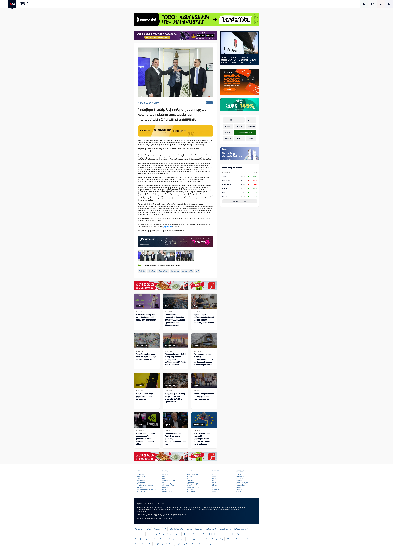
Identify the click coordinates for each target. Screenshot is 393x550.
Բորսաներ (157, 529)
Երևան (214, 474)
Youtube (228, 126)
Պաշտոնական (141, 480)
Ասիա (163, 478)
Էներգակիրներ (146, 544)
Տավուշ (214, 482)
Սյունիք (214, 491)
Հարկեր (238, 474)
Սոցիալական (141, 482)
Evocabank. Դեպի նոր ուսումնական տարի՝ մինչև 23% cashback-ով (146, 317)
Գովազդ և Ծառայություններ (147, 518)
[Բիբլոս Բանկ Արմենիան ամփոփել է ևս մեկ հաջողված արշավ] (204, 380)
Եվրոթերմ (151, 271)
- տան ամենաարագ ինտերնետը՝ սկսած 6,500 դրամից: (159, 265)
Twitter (240, 126)
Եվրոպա (164, 476)
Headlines (189, 529)
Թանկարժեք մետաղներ (241, 529)
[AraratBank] (175, 131)
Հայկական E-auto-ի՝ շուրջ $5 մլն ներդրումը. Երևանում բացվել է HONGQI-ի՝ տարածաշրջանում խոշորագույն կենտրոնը (239, 61)
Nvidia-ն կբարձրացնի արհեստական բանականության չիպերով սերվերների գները (145, 438)
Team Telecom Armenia (193, 474)
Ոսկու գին (230, 539)
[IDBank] (239, 82)
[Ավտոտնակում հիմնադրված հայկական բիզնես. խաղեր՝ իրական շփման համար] (204, 301)
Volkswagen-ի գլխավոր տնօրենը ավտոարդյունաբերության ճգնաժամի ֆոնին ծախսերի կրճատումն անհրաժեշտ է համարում (203, 362)
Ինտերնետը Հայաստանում (145, 486)
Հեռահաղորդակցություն (195, 539)
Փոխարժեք (186, 534)
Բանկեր (142, 271)
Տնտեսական (170, 306)
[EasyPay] (196, 19)
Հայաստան (175, 271)
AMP (197, 271)
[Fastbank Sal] (175, 241)
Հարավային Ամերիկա (168, 484)
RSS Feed (252, 120)
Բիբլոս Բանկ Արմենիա (193, 487)
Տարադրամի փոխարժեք (176, 539)
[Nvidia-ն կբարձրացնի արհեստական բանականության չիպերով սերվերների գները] (147, 420)
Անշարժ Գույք (240, 476)
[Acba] (239, 104)
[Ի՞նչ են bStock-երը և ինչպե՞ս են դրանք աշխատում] (147, 380)
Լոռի (213, 487)
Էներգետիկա (240, 478)
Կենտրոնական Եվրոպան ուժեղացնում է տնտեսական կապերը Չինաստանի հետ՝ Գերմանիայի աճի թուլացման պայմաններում (175, 323)
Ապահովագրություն (242, 482)
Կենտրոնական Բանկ (176, 529)
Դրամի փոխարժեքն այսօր (156, 534)
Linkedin (251, 138)
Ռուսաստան (240, 539)
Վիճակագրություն (210, 529)
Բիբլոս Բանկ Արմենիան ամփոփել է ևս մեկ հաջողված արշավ (204, 396)
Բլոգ (170, 518)
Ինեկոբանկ (190, 489)
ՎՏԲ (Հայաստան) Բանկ (193, 484)
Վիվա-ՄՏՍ (190, 476)
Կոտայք (214, 478)
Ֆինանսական (142, 345)
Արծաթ (249, 539)
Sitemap (193, 544)
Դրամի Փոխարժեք (225, 529)
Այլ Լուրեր (140, 484)
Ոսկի (224, 192)
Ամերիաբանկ (191, 482)
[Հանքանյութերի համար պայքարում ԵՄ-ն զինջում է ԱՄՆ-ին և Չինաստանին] (175, 380)
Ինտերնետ (239, 480)
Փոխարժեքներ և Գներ (232, 168)
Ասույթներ (140, 487)
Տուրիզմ (238, 491)
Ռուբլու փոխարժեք (199, 534)
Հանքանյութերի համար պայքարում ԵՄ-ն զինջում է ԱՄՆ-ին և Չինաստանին (175, 398)
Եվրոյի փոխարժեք (214, 534)
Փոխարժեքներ (139, 534)
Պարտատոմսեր (187, 271)
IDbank (189, 486)
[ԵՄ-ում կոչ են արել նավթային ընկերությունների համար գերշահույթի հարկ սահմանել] (204, 420)
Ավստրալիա (165, 487)
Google (228, 132)
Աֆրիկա (164, 489)
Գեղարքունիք (216, 489)
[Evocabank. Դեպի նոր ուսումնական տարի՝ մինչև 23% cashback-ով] (147, 301)
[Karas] (175, 285)
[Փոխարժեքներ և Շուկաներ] (372, 4)
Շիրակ (214, 480)
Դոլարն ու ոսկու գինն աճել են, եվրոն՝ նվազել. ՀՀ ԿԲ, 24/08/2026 (146, 356)
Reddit (240, 138)
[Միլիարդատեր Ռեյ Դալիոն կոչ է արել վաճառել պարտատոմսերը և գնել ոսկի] (175, 420)
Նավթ (137, 544)
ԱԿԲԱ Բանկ (190, 480)
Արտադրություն (241, 487)
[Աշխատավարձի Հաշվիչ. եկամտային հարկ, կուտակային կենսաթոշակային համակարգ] (364, 4)
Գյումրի (214, 476)
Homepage (198, 529)
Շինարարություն (241, 486)
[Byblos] (175, 35)
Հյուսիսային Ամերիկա (168, 480)
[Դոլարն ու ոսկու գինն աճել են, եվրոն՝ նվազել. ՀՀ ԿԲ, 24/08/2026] (147, 340)
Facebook (234, 120)
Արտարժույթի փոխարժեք (231, 534)
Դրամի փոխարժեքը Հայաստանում (146, 539)
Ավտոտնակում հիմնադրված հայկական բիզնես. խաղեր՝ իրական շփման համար (204, 319)
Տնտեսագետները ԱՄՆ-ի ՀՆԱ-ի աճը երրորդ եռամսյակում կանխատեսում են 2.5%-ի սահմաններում (175, 359)
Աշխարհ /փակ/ (141, 491)
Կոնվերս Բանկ (162, 271)
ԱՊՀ (163, 482)
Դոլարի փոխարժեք (173, 534)
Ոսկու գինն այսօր (211, 539)
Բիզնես (24, 3)
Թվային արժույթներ (182, 544)
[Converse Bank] (239, 153)
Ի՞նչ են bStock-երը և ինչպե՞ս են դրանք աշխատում (145, 396)
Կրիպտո (140, 385)
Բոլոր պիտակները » (205, 544)
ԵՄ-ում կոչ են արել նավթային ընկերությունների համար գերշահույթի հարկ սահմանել (202, 438)
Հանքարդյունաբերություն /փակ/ (146, 489)
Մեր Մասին (163, 518)
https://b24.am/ (180, 509)
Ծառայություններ (241, 484)
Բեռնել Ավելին (240, 201)
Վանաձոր (214, 486)
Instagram (252, 126)
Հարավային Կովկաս (168, 486)
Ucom (188, 478)
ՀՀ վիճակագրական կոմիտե (163, 544)
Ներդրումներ (240, 489)
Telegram (228, 138)
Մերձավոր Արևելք (167, 491)
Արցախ (214, 484)
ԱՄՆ (164, 529)
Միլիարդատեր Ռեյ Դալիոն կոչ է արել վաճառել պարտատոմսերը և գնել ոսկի (175, 438)
